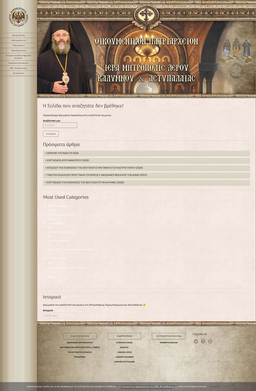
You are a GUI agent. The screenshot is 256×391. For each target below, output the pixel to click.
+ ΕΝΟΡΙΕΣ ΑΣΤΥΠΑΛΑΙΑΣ (124, 361)
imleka (51, 277)
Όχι (225, 386)
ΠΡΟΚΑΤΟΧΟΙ (79, 357)
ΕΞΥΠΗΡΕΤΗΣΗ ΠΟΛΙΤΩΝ (61, 232)
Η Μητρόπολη (19, 45)
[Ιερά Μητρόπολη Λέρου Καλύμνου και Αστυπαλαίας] (18, 16)
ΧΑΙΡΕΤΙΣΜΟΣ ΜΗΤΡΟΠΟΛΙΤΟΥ (80, 342)
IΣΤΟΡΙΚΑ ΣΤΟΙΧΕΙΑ (124, 342)
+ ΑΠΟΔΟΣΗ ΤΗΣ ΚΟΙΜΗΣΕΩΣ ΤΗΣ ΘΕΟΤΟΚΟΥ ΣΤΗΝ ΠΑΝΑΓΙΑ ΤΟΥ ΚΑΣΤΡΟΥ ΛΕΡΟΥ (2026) (94, 167)
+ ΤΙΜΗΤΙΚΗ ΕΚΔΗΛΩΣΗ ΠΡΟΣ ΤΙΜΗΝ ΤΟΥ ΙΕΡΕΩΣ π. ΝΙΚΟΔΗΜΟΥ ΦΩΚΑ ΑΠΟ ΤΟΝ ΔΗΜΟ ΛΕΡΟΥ (96, 175)
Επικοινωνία (18, 73)
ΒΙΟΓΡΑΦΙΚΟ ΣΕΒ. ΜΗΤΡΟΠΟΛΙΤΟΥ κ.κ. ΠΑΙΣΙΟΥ (80, 347)
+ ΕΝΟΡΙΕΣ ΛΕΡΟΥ (124, 352)
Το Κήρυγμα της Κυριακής (62, 214)
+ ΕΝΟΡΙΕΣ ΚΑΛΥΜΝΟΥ (124, 357)
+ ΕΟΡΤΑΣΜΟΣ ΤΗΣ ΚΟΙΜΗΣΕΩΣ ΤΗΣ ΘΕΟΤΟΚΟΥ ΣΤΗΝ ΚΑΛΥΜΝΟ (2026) (84, 182)
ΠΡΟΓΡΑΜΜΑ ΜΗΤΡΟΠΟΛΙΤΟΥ (68, 267)
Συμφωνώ (215, 386)
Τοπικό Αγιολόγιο (18, 50)
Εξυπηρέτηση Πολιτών (19, 63)
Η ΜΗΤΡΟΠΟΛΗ (124, 336)
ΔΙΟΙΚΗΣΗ (124, 347)
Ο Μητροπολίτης (18, 40)
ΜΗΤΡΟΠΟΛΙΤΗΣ (57, 258)
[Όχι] (252, 386)
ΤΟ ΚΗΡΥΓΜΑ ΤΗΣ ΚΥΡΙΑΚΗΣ (80, 352)
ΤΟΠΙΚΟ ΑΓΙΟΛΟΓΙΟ (58, 240)
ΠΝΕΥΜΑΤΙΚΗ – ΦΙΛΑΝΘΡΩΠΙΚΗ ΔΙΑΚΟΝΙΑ (70, 249)
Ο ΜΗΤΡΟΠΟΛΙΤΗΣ (80, 336)
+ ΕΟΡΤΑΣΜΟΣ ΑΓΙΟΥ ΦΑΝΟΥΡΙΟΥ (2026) (67, 160)
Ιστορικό (48, 310)
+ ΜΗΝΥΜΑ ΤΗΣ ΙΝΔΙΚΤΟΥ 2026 (62, 153)
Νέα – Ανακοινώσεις (18, 68)
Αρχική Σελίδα (18, 35)
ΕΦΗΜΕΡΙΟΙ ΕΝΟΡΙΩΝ (169, 342)
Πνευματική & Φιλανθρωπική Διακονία (18, 56)
